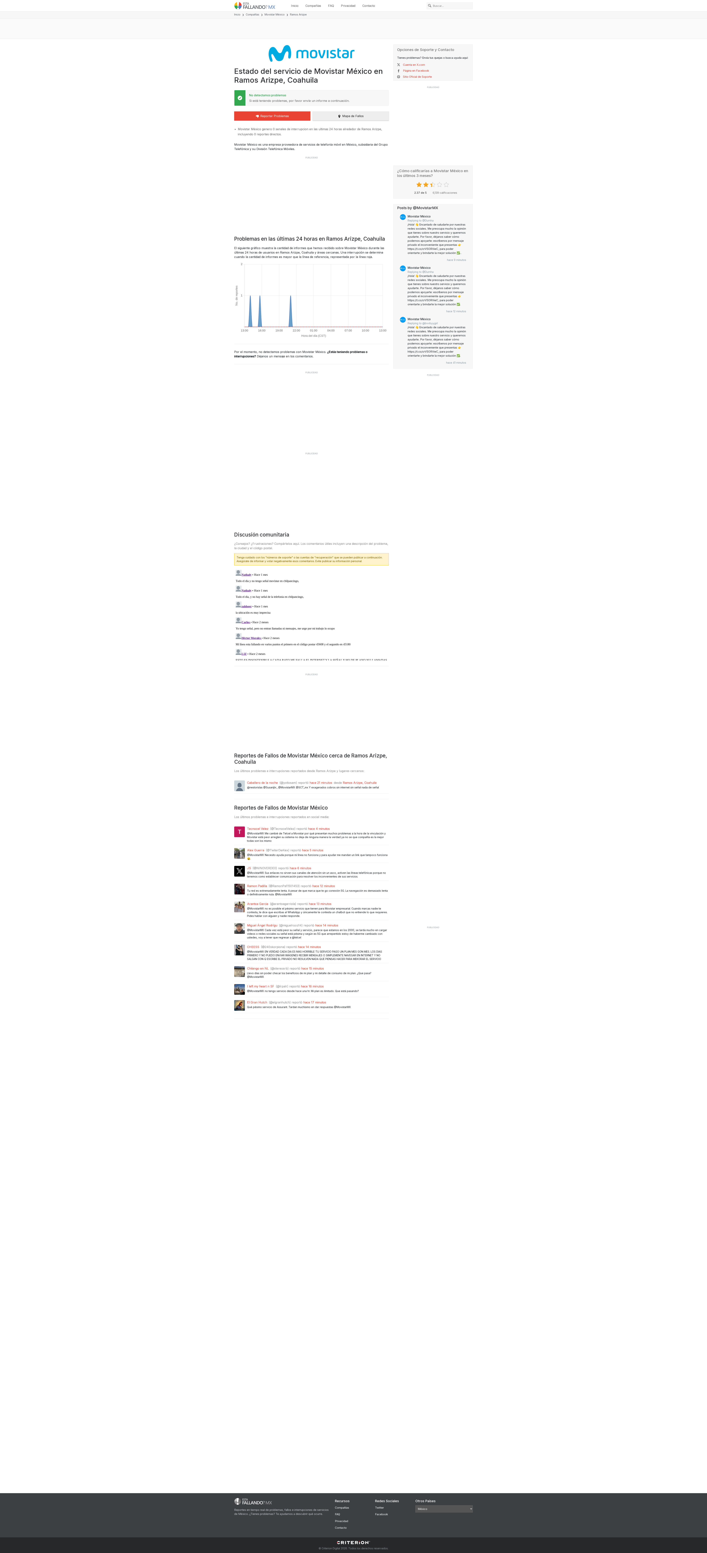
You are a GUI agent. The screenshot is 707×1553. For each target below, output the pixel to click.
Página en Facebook (416, 70)
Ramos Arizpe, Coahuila (360, 783)
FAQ (331, 6)
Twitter (379, 1507)
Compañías (313, 6)
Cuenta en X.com (414, 64)
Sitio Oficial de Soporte (417, 76)
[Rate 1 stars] (419, 185)
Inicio (294, 6)
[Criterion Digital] (353, 1542)
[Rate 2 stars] (426, 185)
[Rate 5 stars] (446, 185)
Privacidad (348, 6)
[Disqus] (311, 614)
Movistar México (275, 14)
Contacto (368, 6)
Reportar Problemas (274, 116)
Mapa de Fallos (353, 116)
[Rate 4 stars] (440, 185)
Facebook (381, 1514)
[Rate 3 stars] (433, 185)
